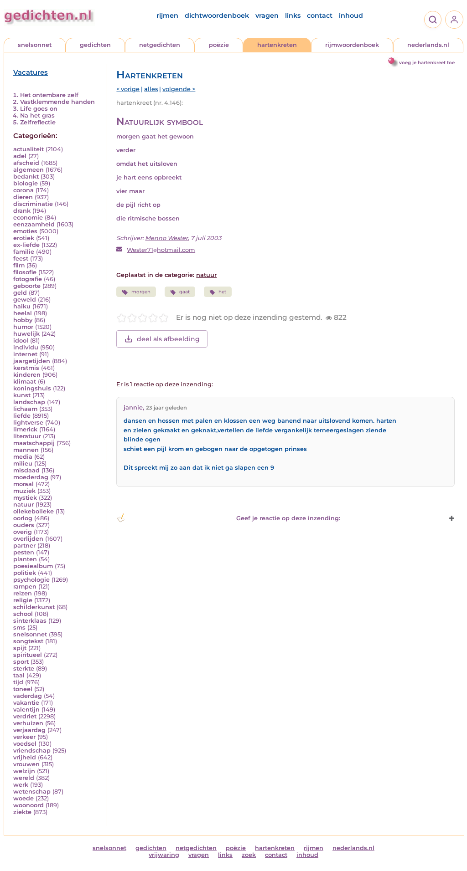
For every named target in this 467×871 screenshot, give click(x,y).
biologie (25, 183)
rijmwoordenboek (352, 44)
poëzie (219, 44)
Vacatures (30, 72)
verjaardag (29, 730)
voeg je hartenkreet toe (427, 63)
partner (24, 545)
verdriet (24, 716)
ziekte (22, 812)
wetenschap (32, 791)
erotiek (23, 238)
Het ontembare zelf (49, 95)
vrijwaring (164, 854)
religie (22, 600)
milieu (22, 463)
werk (20, 784)
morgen (140, 292)
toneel (22, 689)
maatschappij (34, 443)
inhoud (351, 15)
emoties (25, 231)
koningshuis (32, 388)
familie (23, 251)
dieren (23, 197)
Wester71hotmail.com (161, 249)
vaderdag (27, 695)
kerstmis (26, 367)
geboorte (27, 285)
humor (23, 326)
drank (22, 210)
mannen (26, 449)
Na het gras (37, 115)
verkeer (24, 736)
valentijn (26, 709)
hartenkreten (277, 44)
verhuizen (28, 723)
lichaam (25, 408)
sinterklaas (30, 620)
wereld (23, 777)
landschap (29, 402)
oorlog (22, 518)
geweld (24, 299)
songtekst (28, 641)
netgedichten (159, 44)
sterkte (23, 668)
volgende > (178, 89)
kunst (22, 395)
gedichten (95, 44)
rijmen (167, 15)
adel (19, 156)
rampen (24, 586)
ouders (23, 525)
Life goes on (38, 108)
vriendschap (32, 750)
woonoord (28, 805)
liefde (22, 415)
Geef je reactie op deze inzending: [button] (288, 518)
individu (25, 347)
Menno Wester (166, 238)
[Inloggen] (454, 19)
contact (319, 15)
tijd (18, 682)
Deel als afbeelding (168, 339)
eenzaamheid (34, 224)
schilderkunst (34, 607)
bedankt (26, 176)
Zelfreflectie (38, 122)
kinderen (27, 374)
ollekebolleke (33, 511)
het (222, 292)
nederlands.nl (428, 44)
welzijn (24, 771)
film (19, 265)
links (293, 15)
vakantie (26, 702)
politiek (24, 572)
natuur (23, 504)
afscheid (26, 162)
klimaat (24, 381)
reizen (22, 593)
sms (19, 627)
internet (25, 354)
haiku (22, 306)
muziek (24, 490)
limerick (25, 429)
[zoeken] (432, 19)
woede (23, 798)
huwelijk (26, 333)
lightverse (28, 422)
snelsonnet (35, 44)
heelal (22, 313)
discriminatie (33, 203)
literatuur (27, 436)
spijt (19, 648)
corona (23, 190)
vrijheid (24, 757)
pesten (23, 552)
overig (22, 531)
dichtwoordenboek (217, 15)
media (22, 456)
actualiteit (28, 149)
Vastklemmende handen (57, 101)
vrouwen (26, 764)
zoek (249, 854)
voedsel (24, 743)
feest (20, 258)
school (23, 613)
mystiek (25, 497)
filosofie (24, 272)
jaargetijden (31, 361)
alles (151, 89)
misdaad (26, 470)
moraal (23, 484)
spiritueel (27, 654)
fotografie (27, 279)
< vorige (128, 89)
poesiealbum (33, 566)
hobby (22, 320)
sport (21, 661)
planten (25, 559)
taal (19, 675)
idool (20, 340)
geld (20, 292)
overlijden (28, 538)
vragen (267, 15)
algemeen (28, 169)
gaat (184, 292)
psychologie (31, 579)
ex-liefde (26, 244)
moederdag (30, 477)
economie (28, 217)
